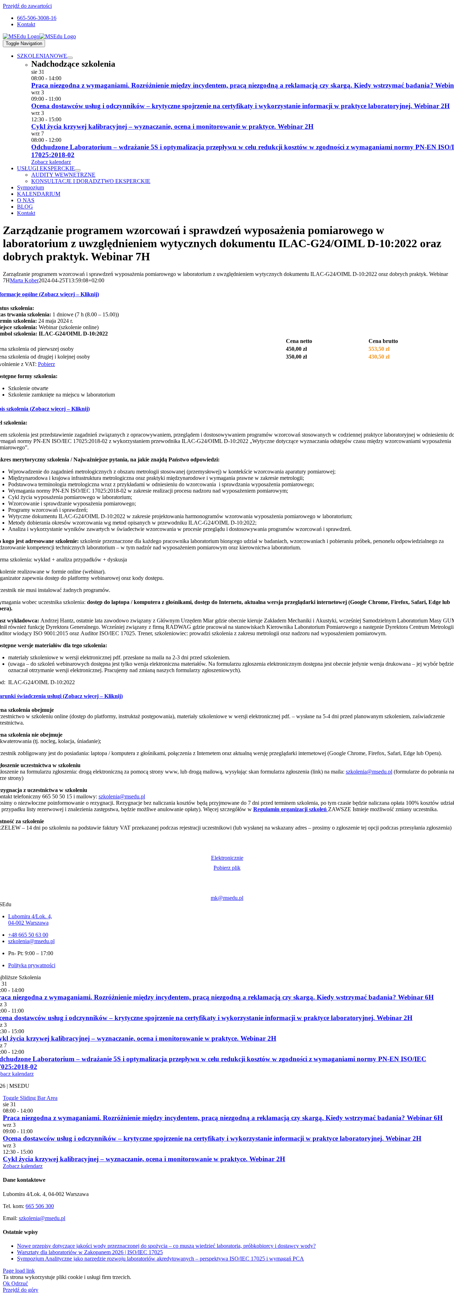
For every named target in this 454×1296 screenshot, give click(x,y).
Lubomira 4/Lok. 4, (30, 916)
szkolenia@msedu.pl (369, 772)
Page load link (19, 1271)
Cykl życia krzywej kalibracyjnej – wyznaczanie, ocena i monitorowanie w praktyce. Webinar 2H (172, 126)
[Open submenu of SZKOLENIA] (70, 58)
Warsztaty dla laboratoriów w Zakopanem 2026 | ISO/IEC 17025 (90, 1252)
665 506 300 (40, 1206)
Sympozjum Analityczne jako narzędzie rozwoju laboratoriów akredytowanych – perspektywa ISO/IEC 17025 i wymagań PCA (160, 1259)
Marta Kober (24, 280)
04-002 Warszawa (28, 923)
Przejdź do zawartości (27, 6)
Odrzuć (19, 1283)
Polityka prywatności (31, 965)
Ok (7, 1283)
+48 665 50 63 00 (28, 935)
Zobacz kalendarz (51, 162)
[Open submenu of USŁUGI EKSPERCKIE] (78, 170)
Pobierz (46, 364)
